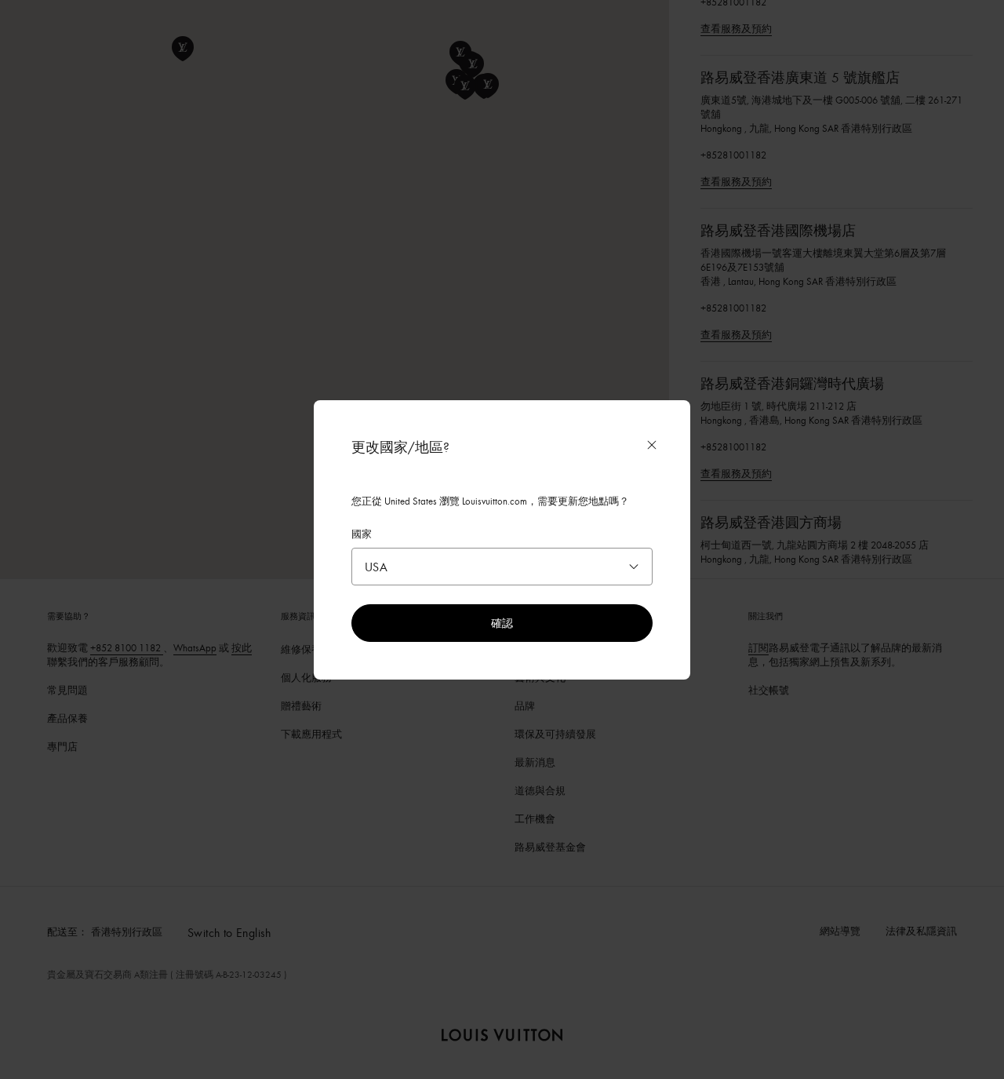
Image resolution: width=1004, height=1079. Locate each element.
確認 (502, 622)
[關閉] (651, 445)
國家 (361, 533)
